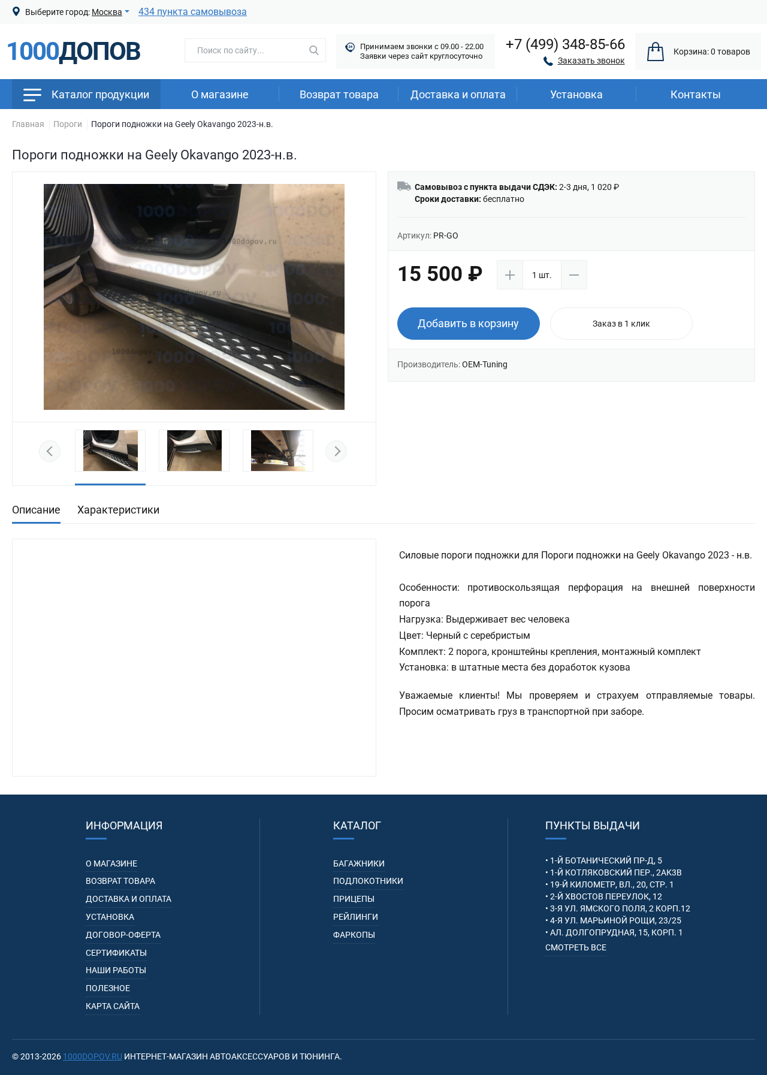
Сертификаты (116, 953)
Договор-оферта (123, 935)
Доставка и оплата (458, 94)
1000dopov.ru (92, 1056)
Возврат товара (339, 94)
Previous (52, 452)
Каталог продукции (100, 94)
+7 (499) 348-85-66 (565, 44)
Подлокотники (368, 881)
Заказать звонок (591, 60)
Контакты (696, 94)
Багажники (359, 863)
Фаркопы (354, 935)
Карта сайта (113, 1006)
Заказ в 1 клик (621, 323)
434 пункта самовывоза (192, 11)
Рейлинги (355, 917)
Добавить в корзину (468, 323)
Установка (110, 917)
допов (73, 51)
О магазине (220, 94)
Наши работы (116, 970)
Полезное (108, 988)
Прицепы (354, 899)
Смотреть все (575, 947)
